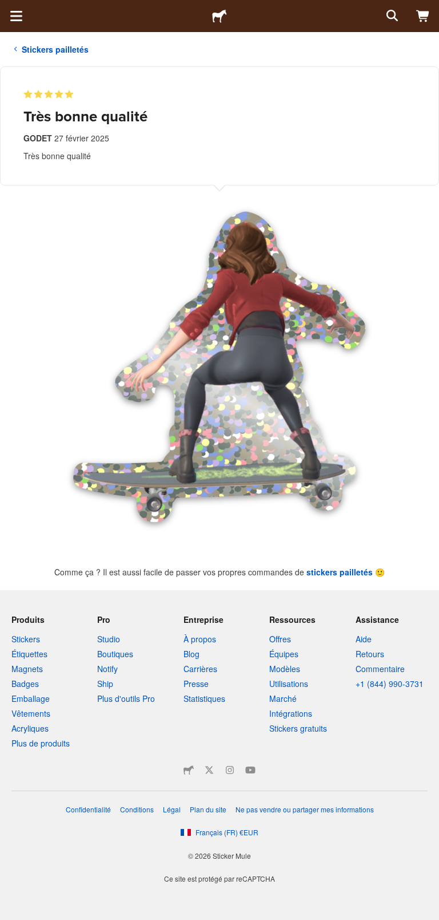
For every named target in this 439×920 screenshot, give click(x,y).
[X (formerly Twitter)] (209, 770)
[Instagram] (229, 770)
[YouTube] (250, 770)
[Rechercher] (391, 16)
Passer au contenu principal (8, 8)
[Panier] (423, 16)
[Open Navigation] (16, 16)
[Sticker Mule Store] (188, 770)
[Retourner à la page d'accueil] (219, 16)
